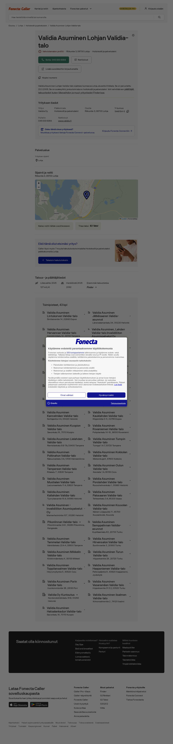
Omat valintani (66, 395)
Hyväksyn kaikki (106, 395)
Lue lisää (118, 384)
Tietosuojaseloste (118, 403)
